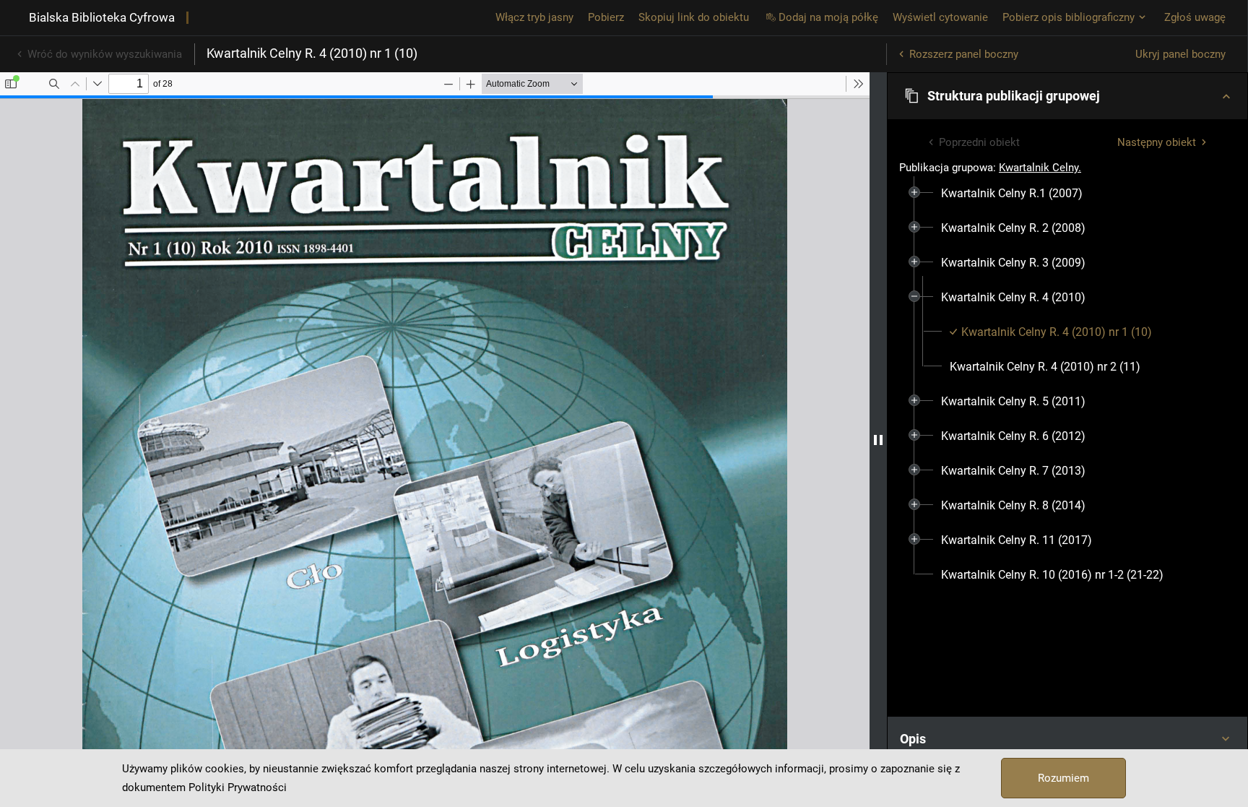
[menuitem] (1012, 193)
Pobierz (606, 17)
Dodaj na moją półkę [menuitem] (828, 17)
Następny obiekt (1156, 142)
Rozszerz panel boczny (963, 54)
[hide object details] (878, 439)
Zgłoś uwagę (1195, 17)
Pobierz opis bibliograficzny (1068, 17)
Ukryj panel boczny (1180, 54)
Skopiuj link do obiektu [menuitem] (693, 17)
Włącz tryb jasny (534, 17)
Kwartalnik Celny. (1040, 167)
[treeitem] (1067, 193)
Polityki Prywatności (237, 787)
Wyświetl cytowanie (940, 17)
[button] (1067, 96)
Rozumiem (1063, 778)
